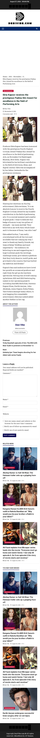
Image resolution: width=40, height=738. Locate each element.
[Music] (16, 6)
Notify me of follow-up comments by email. (20, 426)
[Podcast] (29, 5)
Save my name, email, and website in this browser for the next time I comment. (20, 422)
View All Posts (20, 332)
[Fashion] (20, 6)
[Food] (26, 6)
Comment (7, 373)
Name (5, 399)
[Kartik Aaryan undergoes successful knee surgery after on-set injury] (20, 699)
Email (5, 407)
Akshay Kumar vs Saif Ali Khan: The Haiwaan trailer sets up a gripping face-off (19, 475)
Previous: (20, 343)
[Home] (10, 6)
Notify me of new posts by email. (16, 430)
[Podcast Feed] (29, 7)
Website (6, 414)
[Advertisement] (20, 51)
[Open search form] (36, 28)
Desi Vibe (7, 109)
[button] (3, 29)
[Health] (23, 6)
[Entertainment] (13, 6)
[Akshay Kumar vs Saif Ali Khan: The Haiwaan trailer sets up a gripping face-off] (20, 458)
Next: (19, 352)
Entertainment (8, 91)
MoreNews (19, 736)
